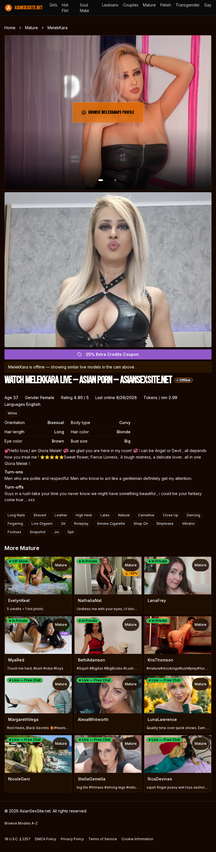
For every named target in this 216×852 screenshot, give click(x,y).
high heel (84, 515)
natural (124, 515)
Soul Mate (84, 8)
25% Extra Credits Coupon (115, 355)
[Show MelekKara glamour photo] (115, 180)
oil (63, 523)
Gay (208, 5)
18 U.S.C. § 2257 (17, 839)
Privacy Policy (72, 839)
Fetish (165, 5)
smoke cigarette (111, 523)
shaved (39, 515)
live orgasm (42, 523)
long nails (16, 515)
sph (71, 532)
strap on (141, 523)
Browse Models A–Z (21, 823)
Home (9, 27)
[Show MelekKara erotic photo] (100, 180)
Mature (149, 5)
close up (170, 515)
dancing (193, 515)
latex (105, 515)
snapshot (38, 532)
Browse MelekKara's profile (113, 114)
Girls (53, 5)
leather (61, 515)
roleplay (81, 523)
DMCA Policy (45, 839)
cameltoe (146, 515)
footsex (14, 532)
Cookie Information (137, 839)
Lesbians (110, 5)
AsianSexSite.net (25, 8)
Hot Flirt (65, 8)
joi (56, 532)
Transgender (188, 5)
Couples (130, 5)
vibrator (188, 523)
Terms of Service (102, 839)
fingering (15, 523)
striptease (165, 523)
